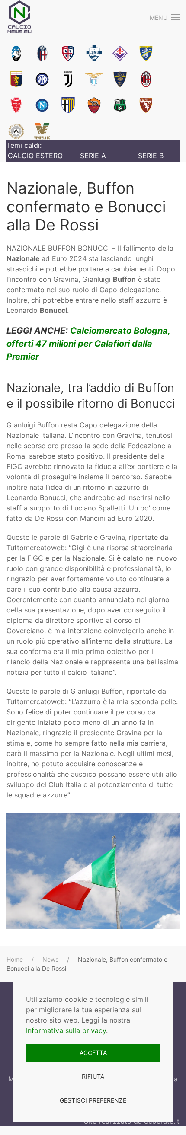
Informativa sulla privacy (66, 1030)
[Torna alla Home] (19, 17)
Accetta (93, 1052)
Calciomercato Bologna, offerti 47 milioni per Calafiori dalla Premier (88, 343)
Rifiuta (93, 1076)
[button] (165, 17)
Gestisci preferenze (93, 1100)
